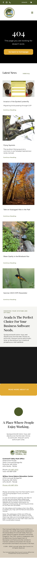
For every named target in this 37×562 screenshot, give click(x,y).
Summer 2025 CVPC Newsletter (15, 293)
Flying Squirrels (9, 145)
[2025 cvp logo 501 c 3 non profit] (9, 8)
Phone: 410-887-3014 (10, 485)
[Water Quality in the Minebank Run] (18, 236)
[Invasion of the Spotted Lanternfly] (18, 88)
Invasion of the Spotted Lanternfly (16, 102)
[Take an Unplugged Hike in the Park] (18, 184)
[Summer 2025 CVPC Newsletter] (18, 278)
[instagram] (6, 2)
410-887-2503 (13, 469)
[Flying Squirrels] (18, 128)
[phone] (10, 2)
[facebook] (3, 2)
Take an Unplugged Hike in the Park (16, 210)
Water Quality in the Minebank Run (16, 256)
